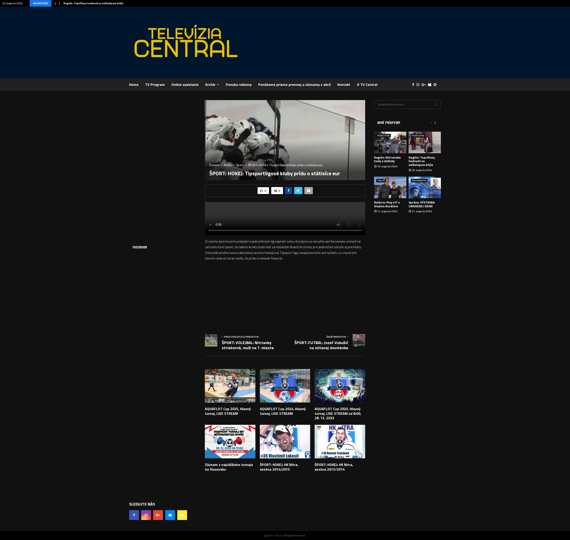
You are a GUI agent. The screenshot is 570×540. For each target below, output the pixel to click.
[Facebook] (414, 84)
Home (133, 84)
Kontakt (343, 84)
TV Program (155, 84)
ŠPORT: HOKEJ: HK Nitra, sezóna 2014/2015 (279, 467)
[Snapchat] (436, 84)
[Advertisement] (360, 42)
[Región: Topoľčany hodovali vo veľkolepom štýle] (425, 142)
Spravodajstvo (419, 180)
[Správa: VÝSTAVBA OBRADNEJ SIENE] (425, 187)
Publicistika (383, 135)
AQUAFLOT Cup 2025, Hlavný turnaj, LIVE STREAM (228, 411)
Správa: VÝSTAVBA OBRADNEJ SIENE (422, 204)
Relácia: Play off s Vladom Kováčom (387, 204)
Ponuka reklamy (239, 84)
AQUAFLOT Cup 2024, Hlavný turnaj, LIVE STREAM (283, 411)
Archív (210, 84)
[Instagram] (418, 84)
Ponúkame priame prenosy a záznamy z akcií (294, 84)
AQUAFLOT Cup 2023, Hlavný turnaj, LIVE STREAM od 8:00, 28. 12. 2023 (338, 413)
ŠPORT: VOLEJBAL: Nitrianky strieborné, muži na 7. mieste (248, 345)
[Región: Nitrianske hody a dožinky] (390, 142)
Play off (381, 180)
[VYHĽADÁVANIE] (436, 104)
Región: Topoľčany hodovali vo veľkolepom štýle (93, 3)
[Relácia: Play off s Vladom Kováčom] (390, 187)
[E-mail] (431, 84)
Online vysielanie (185, 84)
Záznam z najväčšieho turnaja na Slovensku (229, 467)
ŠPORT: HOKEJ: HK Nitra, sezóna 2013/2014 (334, 467)
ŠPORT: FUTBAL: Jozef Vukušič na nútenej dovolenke (321, 345)
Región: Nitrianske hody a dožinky (387, 159)
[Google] (424, 84)
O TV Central (367, 84)
